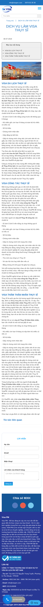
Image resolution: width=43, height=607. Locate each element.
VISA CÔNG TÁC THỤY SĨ (14, 53)
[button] (21, 44)
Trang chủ (10, 21)
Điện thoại (8, 461)
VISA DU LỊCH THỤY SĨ (13, 50)
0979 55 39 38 (30, 3)
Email (6, 453)
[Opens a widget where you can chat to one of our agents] (34, 603)
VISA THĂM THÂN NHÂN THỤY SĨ (17, 56)
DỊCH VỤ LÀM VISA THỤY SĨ (28, 21)
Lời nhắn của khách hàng (14, 470)
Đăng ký (8, 484)
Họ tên (7, 444)
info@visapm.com (15, 3)
